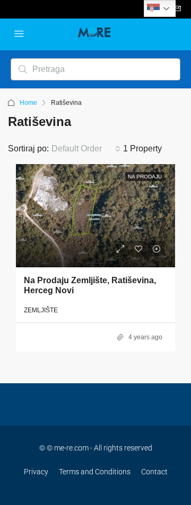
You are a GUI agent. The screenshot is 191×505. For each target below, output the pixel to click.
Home (28, 102)
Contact (154, 471)
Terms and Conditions (95, 471)
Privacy (36, 471)
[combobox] (86, 149)
